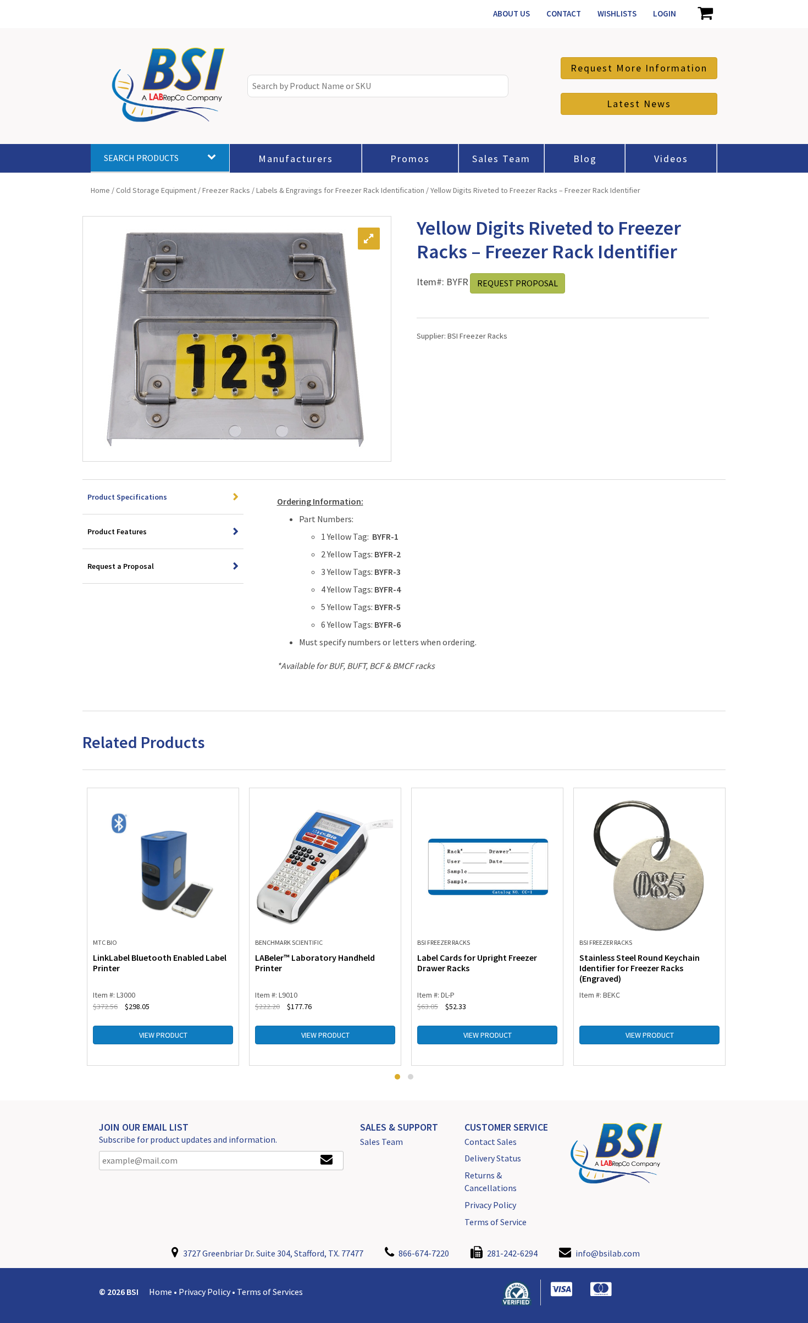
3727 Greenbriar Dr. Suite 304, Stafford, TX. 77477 (272, 1253)
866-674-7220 (423, 1253)
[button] (397, 1076)
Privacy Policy (490, 1204)
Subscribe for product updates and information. (188, 1139)
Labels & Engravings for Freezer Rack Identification (340, 190)
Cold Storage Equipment (156, 190)
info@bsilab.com (607, 1253)
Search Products (141, 157)
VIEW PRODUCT (163, 1035)
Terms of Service (495, 1221)
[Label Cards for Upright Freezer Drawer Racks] (487, 864)
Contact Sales (490, 1141)
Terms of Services (270, 1291)
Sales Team (381, 1141)
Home (100, 190)
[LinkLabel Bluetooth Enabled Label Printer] (163, 864)
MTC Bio (105, 942)
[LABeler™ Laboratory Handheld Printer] (325, 864)
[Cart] (705, 13)
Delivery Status (492, 1158)
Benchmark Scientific (289, 942)
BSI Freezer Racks (477, 336)
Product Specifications (127, 497)
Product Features (117, 531)
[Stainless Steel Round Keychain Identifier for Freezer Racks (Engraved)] (649, 864)
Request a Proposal (120, 566)
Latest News (639, 103)
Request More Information (639, 68)
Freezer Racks (226, 190)
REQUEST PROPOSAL (517, 283)
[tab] (163, 497)
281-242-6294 (511, 1253)
